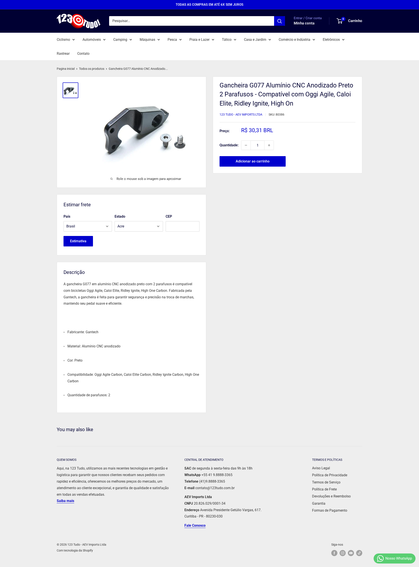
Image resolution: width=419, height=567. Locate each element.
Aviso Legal (321, 468)
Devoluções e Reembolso (331, 496)
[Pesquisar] (279, 21)
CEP (169, 216)
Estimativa (78, 241)
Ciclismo (63, 40)
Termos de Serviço (326, 482)
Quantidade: (229, 145)
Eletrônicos (331, 40)
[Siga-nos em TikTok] (359, 553)
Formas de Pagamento (329, 510)
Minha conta (304, 23)
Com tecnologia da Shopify (75, 550)
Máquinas (147, 40)
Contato (83, 53)
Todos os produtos (91, 68)
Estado (120, 216)
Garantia (318, 503)
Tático (227, 40)
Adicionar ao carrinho (253, 161)
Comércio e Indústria (294, 40)
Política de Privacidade (329, 475)
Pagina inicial (66, 68)
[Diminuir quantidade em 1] (246, 145)
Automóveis (91, 40)
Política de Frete (324, 489)
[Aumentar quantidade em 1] (269, 145)
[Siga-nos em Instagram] (343, 553)
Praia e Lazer (199, 40)
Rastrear (63, 53)
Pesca (172, 40)
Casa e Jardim (255, 40)
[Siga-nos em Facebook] (334, 553)
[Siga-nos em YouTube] (351, 553)
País (67, 216)
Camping (120, 40)
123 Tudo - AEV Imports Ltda (241, 114)
